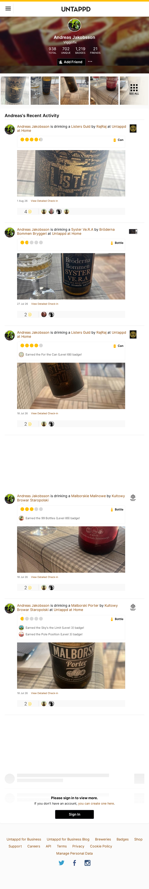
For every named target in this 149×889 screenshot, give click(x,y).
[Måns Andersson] (44, 314)
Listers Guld (80, 126)
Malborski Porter (85, 605)
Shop (138, 839)
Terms (62, 846)
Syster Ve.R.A (82, 229)
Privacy (78, 846)
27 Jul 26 (22, 304)
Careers (33, 846)
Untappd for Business (24, 839)
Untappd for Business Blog (68, 839)
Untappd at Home (66, 233)
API (48, 846)
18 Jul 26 (22, 413)
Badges (123, 839)
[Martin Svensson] (59, 211)
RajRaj (101, 126)
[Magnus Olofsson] (51, 211)
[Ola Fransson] (66, 211)
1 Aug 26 (22, 201)
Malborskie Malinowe (88, 496)
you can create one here (96, 803)
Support (15, 846)
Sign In (74, 814)
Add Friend (73, 62)
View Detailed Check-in (44, 201)
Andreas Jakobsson (33, 126)
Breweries (103, 839)
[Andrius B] (44, 211)
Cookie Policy (101, 846)
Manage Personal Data (74, 853)
